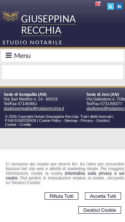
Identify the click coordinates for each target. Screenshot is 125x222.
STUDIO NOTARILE (32, 42)
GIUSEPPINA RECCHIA (48, 24)
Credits (25, 124)
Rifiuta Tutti (61, 196)
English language (98, 3)
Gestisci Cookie (99, 210)
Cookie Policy (50, 120)
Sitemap (70, 120)
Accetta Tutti (103, 196)
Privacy (87, 120)
